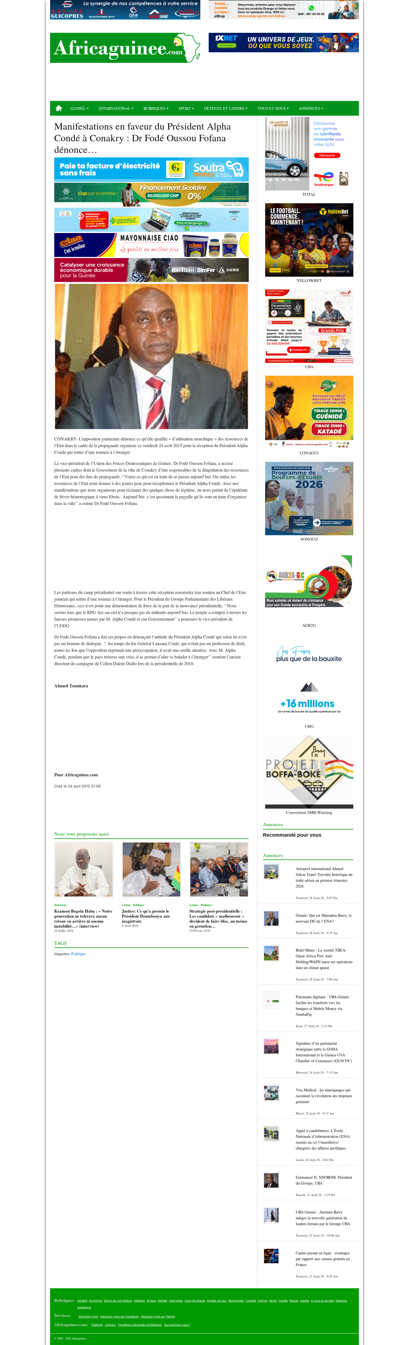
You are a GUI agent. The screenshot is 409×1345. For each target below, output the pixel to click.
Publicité (97, 1324)
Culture (262, 1300)
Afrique (151, 1300)
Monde (162, 1300)
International (114, 108)
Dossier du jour (217, 1300)
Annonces (309, 108)
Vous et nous (272, 108)
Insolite (304, 1300)
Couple (283, 1300)
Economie (95, 1300)
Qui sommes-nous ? (177, 1324)
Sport (185, 108)
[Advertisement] (204, 83)
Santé (273, 1300)
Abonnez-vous (88, 1316)
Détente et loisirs (224, 108)
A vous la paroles (322, 1300)
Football (250, 1300)
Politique (78, 953)
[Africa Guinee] (125, 48)
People (293, 1300)
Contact (110, 1324)
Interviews (176, 1300)
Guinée (78, 108)
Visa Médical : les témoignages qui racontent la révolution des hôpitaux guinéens (324, 1095)
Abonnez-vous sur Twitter (158, 1316)
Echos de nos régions (118, 1300)
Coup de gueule (194, 1300)
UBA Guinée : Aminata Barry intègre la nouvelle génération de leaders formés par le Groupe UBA (323, 1217)
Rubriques (154, 108)
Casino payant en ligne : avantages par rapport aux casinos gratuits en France (323, 1258)
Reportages (236, 1300)
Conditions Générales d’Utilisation (140, 1324)
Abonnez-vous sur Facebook (119, 1316)
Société (82, 1300)
